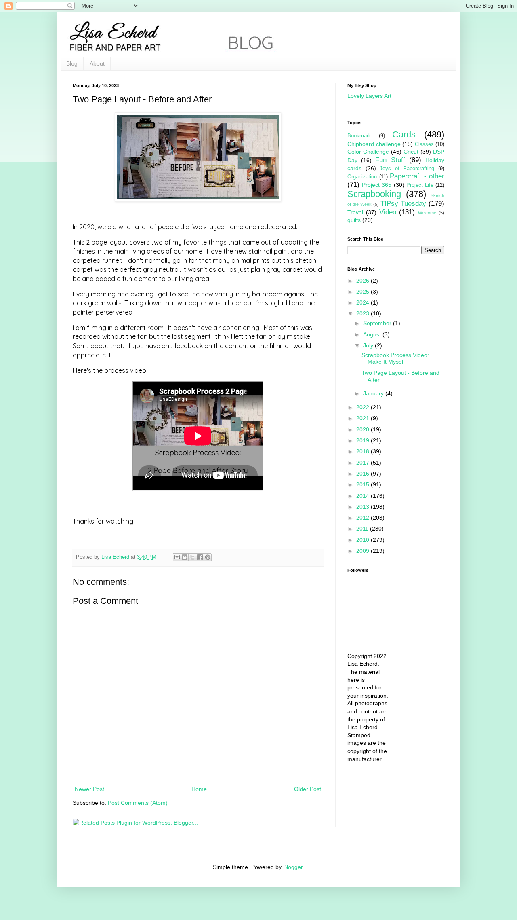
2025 (363, 291)
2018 (363, 451)
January (374, 393)
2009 (363, 551)
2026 (363, 280)
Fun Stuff (390, 160)
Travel (355, 212)
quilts (354, 220)
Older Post (307, 789)
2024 (363, 302)
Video (387, 212)
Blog (72, 63)
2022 (363, 407)
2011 (363, 528)
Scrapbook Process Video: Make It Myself (395, 358)
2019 (363, 440)
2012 (363, 517)
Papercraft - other (417, 176)
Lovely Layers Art (369, 96)
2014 (363, 496)
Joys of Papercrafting (407, 168)
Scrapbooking (374, 194)
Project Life (419, 185)
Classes (424, 144)
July (369, 345)
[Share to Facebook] (200, 557)
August (372, 334)
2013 (363, 506)
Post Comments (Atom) (138, 802)
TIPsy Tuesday (403, 203)
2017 (363, 462)
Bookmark (359, 136)
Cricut (411, 151)
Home (199, 789)
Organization (362, 177)
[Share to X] (192, 557)
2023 (363, 313)
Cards (404, 134)
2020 (363, 429)
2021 (363, 418)
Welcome (427, 212)
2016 (363, 473)
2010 (363, 540)
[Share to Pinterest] (208, 557)
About (97, 63)
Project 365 (376, 185)
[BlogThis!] (185, 557)
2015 (363, 484)
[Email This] (177, 557)
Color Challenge (368, 151)
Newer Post (89, 789)
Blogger (293, 867)
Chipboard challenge (374, 144)
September (378, 323)
